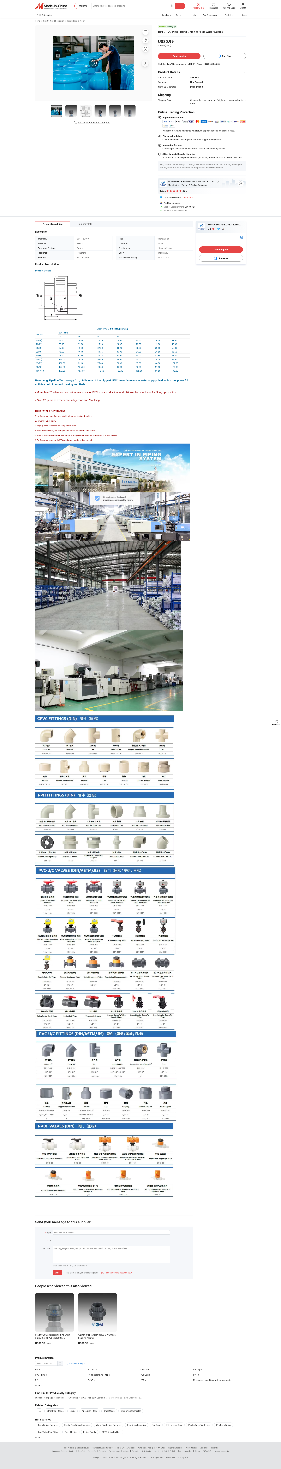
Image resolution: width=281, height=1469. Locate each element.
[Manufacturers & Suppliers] (51, 6)
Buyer (178, 15)
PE (36, 1380)
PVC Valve (145, 1374)
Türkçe (197, 1451)
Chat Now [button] (226, 56)
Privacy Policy (184, 1457)
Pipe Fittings (72, 21)
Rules (243, 15)
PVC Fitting (40, 1374)
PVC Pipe (197, 1369)
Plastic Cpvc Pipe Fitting (199, 1425)
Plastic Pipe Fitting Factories (77, 1425)
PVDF (90, 1380)
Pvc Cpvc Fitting (223, 1425)
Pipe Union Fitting (89, 1410)
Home (37, 21)
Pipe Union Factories (136, 1425)
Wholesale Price (144, 1448)
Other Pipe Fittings (55, 1410)
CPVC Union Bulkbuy (111, 1432)
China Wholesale (128, 1448)
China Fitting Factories (47, 1425)
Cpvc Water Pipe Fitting (48, 1432)
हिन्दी (179, 1451)
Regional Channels (175, 1448)
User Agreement (157, 1457)
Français (102, 1451)
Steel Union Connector (131, 1410)
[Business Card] (241, 237)
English (72, 1451)
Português (92, 1451)
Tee (39, 1410)
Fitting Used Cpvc (174, 1425)
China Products (83, 1448)
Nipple (72, 1410)
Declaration (170, 1457)
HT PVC (91, 1369)
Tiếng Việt (207, 1451)
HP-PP (38, 1369)
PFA (142, 1380)
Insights (214, 1448)
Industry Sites (159, 1448)
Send (57, 1272)
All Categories (45, 15)
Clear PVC (145, 1369)
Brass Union (109, 1410)
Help (194, 15)
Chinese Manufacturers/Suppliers (105, 1448)
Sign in (243, 7)
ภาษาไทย (188, 1451)
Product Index (191, 1448)
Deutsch (135, 1451)
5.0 (209, 228)
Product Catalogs (76, 1363)
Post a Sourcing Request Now (116, 1272)
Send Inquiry (179, 56)
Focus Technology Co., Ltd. (121, 1457)
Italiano (126, 1451)
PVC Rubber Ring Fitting (99, 1374)
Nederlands (146, 1451)
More (37, 1437)
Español (81, 1451)
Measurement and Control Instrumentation (212, 1380)
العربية (156, 1451)
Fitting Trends (89, 1432)
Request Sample (212, 64)
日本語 (172, 1451)
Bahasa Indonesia (222, 1451)
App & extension (210, 15)
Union (82, 21)
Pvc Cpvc (156, 1425)
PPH (195, 1374)
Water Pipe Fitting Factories (108, 1425)
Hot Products (69, 1448)
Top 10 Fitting (71, 1432)
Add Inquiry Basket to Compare (94, 122)
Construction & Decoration (53, 21)
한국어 (164, 1451)
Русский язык (114, 1451)
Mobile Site (204, 1448)
